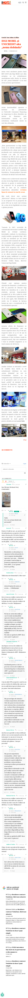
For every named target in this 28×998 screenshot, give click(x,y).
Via (25, 440)
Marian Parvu (18, 810)
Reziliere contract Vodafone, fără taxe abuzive (16, 911)
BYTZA (5, 50)
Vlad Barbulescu (18, 694)
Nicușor (16, 513)
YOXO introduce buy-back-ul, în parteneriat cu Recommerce (16, 949)
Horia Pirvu (17, 749)
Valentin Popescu (18, 660)
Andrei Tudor (18, 857)
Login (24, 463)
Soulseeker (17, 581)
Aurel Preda (17, 609)
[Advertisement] (14, 20)
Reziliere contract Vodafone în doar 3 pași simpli (15, 930)
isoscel (16, 547)
